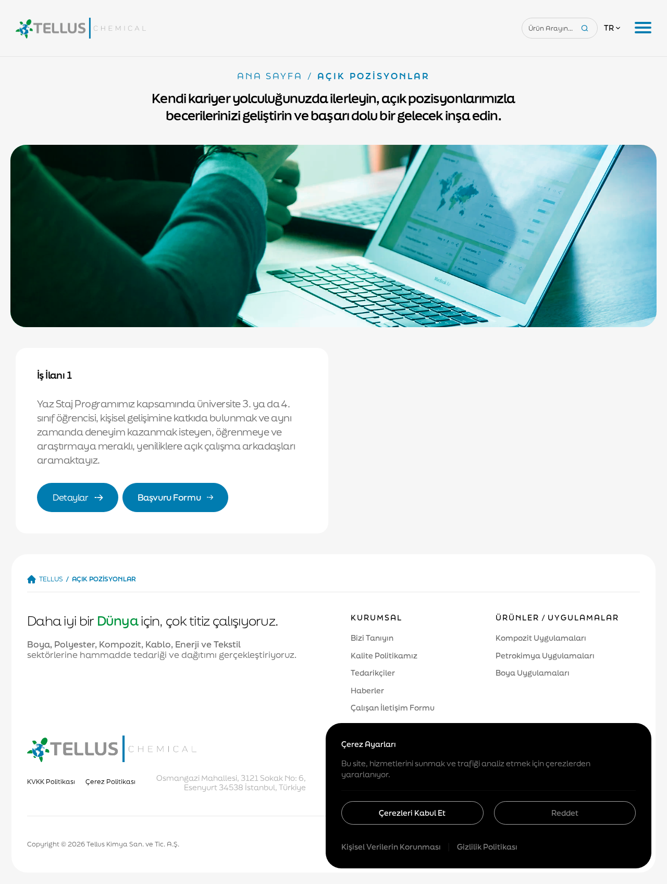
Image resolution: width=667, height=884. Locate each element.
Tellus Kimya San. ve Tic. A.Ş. (133, 844)
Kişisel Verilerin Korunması (391, 847)
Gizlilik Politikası (487, 847)
